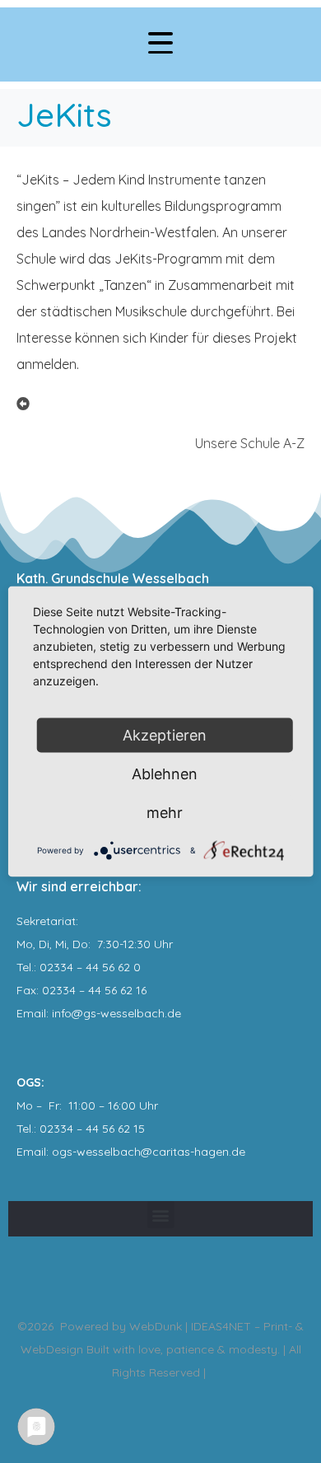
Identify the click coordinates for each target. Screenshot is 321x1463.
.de (237, 1151)
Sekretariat (46, 921)
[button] (160, 1214)
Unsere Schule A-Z (250, 443)
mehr (165, 812)
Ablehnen (165, 774)
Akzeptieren (165, 735)
